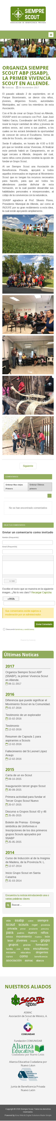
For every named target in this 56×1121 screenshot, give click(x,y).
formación (42, 944)
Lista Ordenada (13, 558)
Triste (36, 558)
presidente (33, 929)
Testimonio (12, 725)
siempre (42, 920)
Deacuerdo (10, 629)
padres (20, 933)
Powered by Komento (28, 640)
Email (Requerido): (9, 547)
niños (44, 932)
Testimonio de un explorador (23, 715)
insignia (33, 941)
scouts (23, 925)
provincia (45, 925)
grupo (45, 940)
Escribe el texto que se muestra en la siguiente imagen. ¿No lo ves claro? (27, 591)
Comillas (22, 558)
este (18, 949)
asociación (14, 960)
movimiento (24, 936)
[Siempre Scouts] (28, 14)
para (9, 932)
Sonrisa (24, 558)
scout (10, 924)
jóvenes (21, 940)
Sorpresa (30, 558)
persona (45, 929)
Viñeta (19, 558)
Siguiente (28, 466)
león (47, 936)
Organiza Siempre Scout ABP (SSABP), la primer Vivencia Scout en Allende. (26, 75)
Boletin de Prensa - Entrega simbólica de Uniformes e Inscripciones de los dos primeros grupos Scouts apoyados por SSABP (26, 830)
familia (9, 949)
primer (23, 929)
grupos (13, 944)
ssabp (19, 920)
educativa (25, 952)
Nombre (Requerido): (10, 537)
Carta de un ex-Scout (18, 775)
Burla (33, 558)
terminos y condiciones (24, 629)
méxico (9, 936)
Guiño (38, 558)
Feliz (27, 558)
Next (53, 47)
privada (12, 928)
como (24, 956)
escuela (11, 952)
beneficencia (41, 956)
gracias (27, 944)
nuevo (32, 932)
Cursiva (8, 558)
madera (38, 937)
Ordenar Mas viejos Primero (14, 487)
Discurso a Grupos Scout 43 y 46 (25, 811)
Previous (2, 47)
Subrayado (10, 558)
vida (8, 920)
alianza (40, 960)
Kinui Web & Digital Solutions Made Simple (33, 1115)
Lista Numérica (16, 558)
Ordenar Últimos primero (37, 487)
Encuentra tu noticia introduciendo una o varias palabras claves (27, 897)
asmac (29, 960)
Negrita (5, 558)
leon (10, 940)
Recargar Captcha (41, 592)
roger (35, 925)
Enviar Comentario (44, 624)
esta (26, 948)
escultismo (41, 948)
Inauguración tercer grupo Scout (25, 786)
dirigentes (42, 952)
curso (9, 956)
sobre (30, 921)
